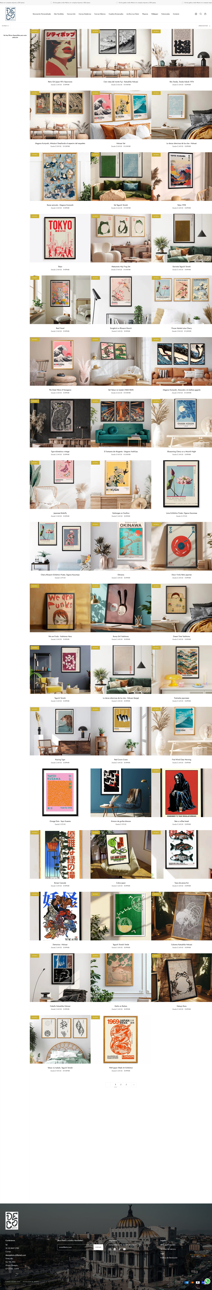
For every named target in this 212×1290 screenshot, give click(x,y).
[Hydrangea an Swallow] (121, 484)
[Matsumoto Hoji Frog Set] (121, 238)
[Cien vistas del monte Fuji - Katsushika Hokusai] (121, 53)
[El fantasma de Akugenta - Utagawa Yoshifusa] (121, 423)
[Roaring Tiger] (60, 731)
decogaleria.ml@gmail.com (16, 1255)
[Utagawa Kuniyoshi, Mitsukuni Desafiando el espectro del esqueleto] (60, 115)
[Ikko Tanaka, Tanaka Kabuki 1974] (181, 53)
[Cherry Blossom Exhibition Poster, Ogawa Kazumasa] (60, 546)
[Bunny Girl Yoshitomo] (121, 608)
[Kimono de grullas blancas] (121, 792)
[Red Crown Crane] (121, 731)
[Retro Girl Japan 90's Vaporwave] (60, 53)
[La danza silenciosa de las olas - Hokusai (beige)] (121, 669)
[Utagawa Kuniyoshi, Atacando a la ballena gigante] (181, 361)
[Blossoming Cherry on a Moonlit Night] (181, 423)
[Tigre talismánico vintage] (60, 423)
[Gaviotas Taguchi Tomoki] (181, 238)
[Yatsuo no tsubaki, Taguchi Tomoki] (60, 1039)
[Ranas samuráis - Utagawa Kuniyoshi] (60, 176)
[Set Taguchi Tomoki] (121, 176)
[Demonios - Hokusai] (60, 916)
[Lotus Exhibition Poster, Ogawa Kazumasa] (181, 484)
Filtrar (4, 26)
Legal (162, 1253)
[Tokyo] (60, 238)
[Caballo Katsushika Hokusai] (60, 977)
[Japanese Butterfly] (60, 484)
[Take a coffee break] (181, 792)
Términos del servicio (168, 1249)
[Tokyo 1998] (181, 176)
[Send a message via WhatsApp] (207, 1281)
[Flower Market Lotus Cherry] (181, 299)
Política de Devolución (168, 1257)
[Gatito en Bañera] (121, 977)
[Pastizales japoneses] (181, 669)
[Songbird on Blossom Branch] (121, 299)
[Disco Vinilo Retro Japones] (181, 546)
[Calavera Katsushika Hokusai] (181, 916)
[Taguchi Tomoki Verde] (121, 916)
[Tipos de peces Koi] (181, 854)
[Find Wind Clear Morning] (181, 731)
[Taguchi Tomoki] (60, 669)
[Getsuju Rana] (181, 977)
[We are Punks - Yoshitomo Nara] (60, 608)
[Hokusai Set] (121, 115)
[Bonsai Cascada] (60, 854)
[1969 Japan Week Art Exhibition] (121, 1039)
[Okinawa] (121, 546)
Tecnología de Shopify (31, 1281)
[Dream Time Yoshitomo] (181, 608)
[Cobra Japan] (121, 854)
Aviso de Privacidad (167, 1244)
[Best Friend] (60, 299)
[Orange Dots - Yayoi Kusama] (60, 792)
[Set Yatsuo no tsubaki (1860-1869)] (121, 361)
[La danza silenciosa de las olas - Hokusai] (181, 115)
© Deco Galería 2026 (13, 1281)
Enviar (98, 1247)
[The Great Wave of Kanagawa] (60, 361)
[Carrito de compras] (205, 14)
